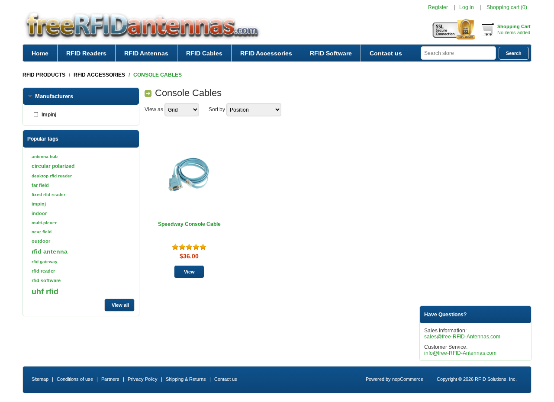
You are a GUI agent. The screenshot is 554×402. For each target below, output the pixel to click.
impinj (39, 203)
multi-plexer (44, 222)
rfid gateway (45, 261)
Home (40, 53)
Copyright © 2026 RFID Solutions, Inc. (477, 379)
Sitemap (40, 379)
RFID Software (331, 53)
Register (438, 7)
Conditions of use (75, 379)
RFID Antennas (146, 53)
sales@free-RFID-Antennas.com (462, 337)
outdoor (41, 241)
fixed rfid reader (48, 194)
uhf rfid (45, 291)
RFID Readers (86, 53)
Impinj (49, 115)
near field (42, 231)
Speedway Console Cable (189, 224)
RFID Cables (204, 53)
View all (120, 305)
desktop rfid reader (52, 176)
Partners (110, 379)
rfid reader (43, 270)
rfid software (46, 280)
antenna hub (45, 156)
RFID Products (44, 75)
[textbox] (458, 53)
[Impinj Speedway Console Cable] (189, 174)
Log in (466, 7)
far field (40, 185)
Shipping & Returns (186, 379)
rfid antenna (50, 251)
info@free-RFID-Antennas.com (460, 353)
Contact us (386, 53)
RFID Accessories (266, 53)
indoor (39, 213)
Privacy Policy (143, 379)
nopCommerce (407, 379)
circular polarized (53, 166)
